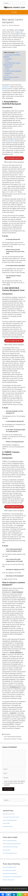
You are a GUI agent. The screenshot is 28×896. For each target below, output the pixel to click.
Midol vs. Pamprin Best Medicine (10, 820)
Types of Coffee (6, 823)
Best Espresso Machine (8, 826)
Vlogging (17, 32)
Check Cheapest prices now (14, 158)
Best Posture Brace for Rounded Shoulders (12, 843)
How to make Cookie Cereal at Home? (11, 817)
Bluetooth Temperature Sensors (9, 867)
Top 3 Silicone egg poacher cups (10, 853)
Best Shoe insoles (6, 850)
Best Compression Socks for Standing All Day (12, 876)
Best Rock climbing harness (8, 879)
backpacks (5, 87)
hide (17, 52)
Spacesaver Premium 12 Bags (13, 739)
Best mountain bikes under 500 (9, 870)
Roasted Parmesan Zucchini (9, 813)
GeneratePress (23, 888)
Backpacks (7, 734)
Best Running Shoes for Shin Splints (10, 846)
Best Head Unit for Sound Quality (10, 873)
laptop (4, 88)
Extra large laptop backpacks (12, 736)
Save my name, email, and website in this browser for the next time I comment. (14, 783)
